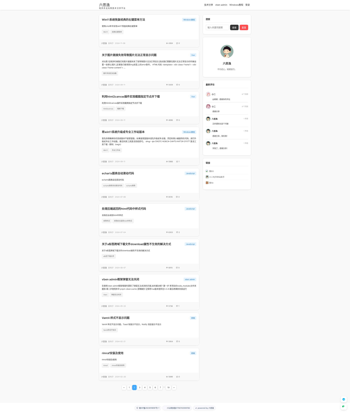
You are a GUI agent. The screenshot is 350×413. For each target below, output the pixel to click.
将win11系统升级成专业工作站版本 (123, 132)
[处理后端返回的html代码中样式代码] (149, 220)
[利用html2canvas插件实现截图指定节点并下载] (149, 108)
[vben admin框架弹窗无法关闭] (149, 292)
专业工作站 (116, 150)
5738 (170, 306)
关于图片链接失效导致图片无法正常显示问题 (129, 55)
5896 (170, 377)
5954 (170, 341)
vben (105, 295)
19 (168, 387)
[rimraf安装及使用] (149, 364)
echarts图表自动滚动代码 (118, 173)
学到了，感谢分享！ (220, 148)
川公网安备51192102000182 (178, 408)
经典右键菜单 (117, 32)
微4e (211, 183)
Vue (193, 55)
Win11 (105, 32)
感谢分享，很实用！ (220, 136)
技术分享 (208, 4)
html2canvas (108, 109)
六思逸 (104, 5)
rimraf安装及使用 (112, 353)
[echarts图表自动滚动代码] (149, 184)
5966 (170, 161)
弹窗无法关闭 (116, 295)
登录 (247, 4)
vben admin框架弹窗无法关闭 (120, 279)
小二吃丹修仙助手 (216, 177)
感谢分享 (216, 111)
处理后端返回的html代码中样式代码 (124, 208)
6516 (170, 197)
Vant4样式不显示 (109, 330)
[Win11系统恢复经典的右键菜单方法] (149, 31)
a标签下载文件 (108, 256)
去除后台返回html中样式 (123, 221)
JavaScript (190, 173)
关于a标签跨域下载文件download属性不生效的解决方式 (136, 244)
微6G (211, 171)
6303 (170, 232)
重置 (244, 28)
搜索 (234, 28)
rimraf (105, 365)
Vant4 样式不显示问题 (115, 318)
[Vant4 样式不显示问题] (149, 329)
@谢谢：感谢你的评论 (221, 99)
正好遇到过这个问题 (220, 124)
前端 (193, 318)
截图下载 (120, 109)
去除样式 (106, 221)
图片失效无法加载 (109, 73)
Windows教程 (236, 4)
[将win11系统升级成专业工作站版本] (149, 146)
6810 (170, 268)
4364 (170, 43)
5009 (170, 85)
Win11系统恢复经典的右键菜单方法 (123, 19)
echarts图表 (130, 186)
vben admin (221, 4)
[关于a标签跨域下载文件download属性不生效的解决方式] (149, 255)
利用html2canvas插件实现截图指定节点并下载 (131, 96)
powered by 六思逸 (206, 408)
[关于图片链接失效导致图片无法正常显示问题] (149, 69)
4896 (170, 120)
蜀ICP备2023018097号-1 (149, 408)
